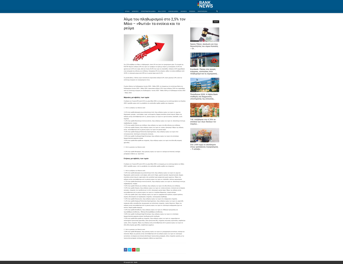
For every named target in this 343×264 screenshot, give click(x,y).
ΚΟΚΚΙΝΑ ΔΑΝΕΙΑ (173, 11)
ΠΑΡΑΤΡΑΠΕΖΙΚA (202, 11)
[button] (217, 11)
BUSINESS (184, 11)
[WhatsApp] (138, 250)
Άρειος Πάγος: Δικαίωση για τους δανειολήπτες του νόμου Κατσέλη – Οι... (204, 46)
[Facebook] (125, 250)
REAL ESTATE (162, 11)
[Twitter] (129, 250)
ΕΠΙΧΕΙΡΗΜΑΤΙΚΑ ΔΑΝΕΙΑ (148, 11)
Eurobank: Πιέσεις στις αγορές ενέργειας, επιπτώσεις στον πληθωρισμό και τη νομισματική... (204, 71)
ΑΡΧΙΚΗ (127, 11)
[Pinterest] (134, 250)
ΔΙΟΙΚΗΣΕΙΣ (135, 11)
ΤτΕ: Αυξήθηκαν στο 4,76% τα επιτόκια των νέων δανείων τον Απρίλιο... (203, 121)
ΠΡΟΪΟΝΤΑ (192, 11)
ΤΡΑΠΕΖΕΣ (193, 66)
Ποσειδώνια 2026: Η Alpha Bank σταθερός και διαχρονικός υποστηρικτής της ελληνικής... (204, 96)
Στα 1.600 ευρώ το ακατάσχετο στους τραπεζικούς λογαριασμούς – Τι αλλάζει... (204, 147)
